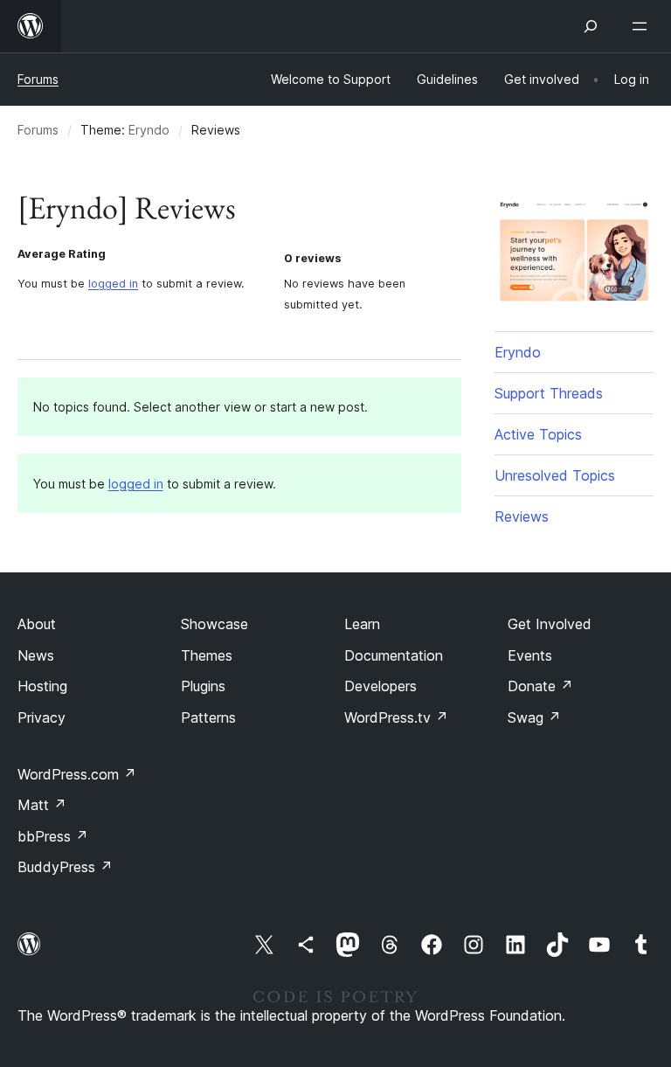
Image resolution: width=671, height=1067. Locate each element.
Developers (380, 686)
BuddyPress (65, 867)
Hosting (42, 686)
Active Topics (538, 434)
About (36, 624)
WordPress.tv (396, 717)
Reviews (522, 516)
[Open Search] (590, 26)
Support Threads (549, 393)
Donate (540, 686)
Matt (41, 805)
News (35, 655)
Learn (362, 624)
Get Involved (549, 624)
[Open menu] (643, 26)
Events (530, 655)
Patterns (208, 717)
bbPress (52, 836)
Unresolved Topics (555, 475)
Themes (206, 655)
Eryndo (148, 129)
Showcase (214, 624)
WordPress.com (76, 774)
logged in (113, 283)
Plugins (203, 686)
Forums (38, 79)
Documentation (393, 655)
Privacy (41, 717)
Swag (534, 717)
